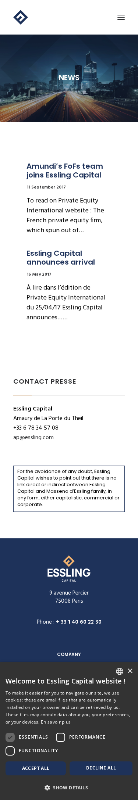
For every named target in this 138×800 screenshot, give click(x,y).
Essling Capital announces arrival (60, 257)
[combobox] (119, 671)
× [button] (129, 671)
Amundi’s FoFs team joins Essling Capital (65, 170)
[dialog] (69, 731)
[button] (69, 787)
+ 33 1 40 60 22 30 (79, 622)
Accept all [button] (36, 768)
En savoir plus (56, 722)
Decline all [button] (101, 768)
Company (69, 654)
